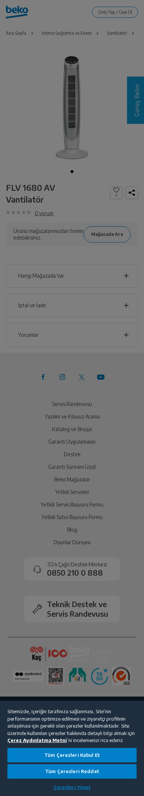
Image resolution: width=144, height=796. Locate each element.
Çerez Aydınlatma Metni (37, 740)
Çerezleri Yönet (72, 787)
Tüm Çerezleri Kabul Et (72, 755)
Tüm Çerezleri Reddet (72, 771)
